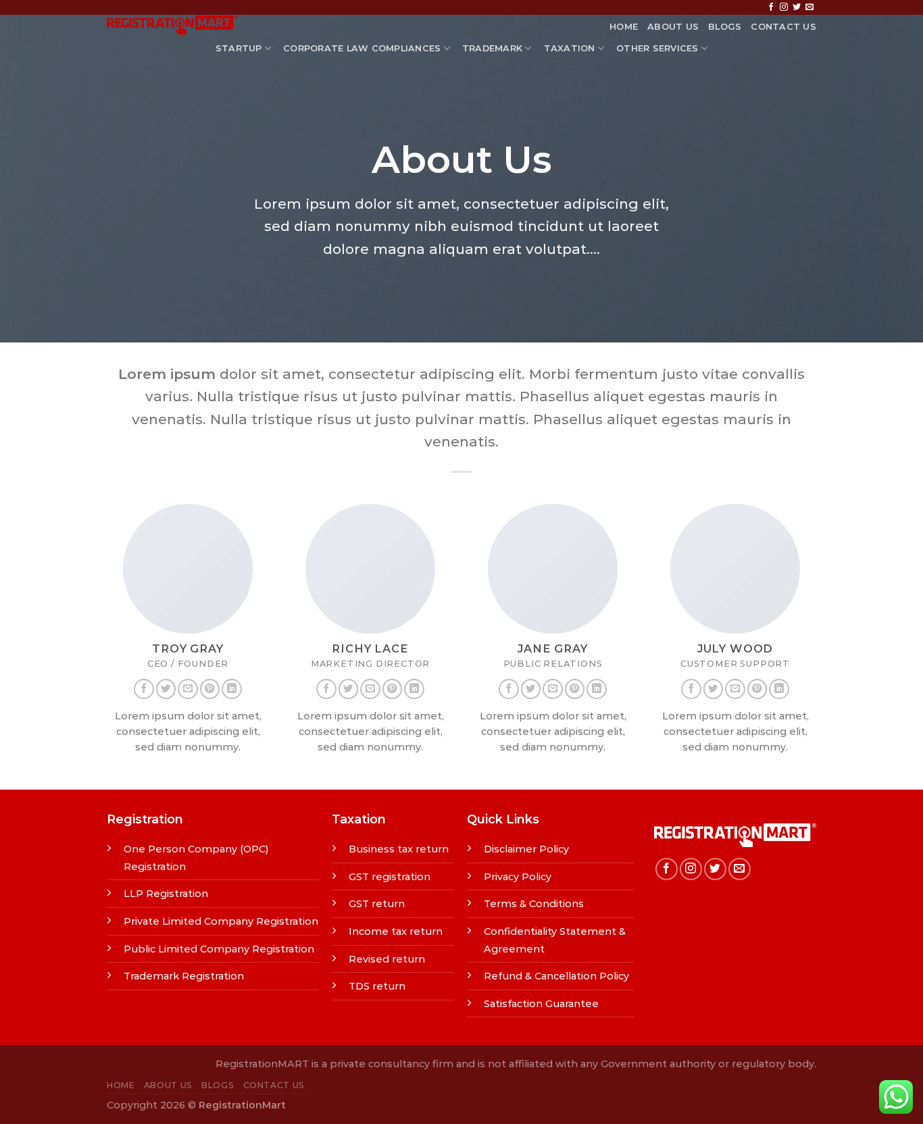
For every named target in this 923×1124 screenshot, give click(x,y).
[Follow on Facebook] (771, 7)
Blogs (724, 27)
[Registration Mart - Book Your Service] (172, 25)
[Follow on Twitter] (797, 7)
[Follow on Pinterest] (210, 689)
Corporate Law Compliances (362, 48)
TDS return (377, 986)
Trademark (492, 48)
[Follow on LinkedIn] (232, 689)
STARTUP (239, 48)
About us (673, 27)
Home (623, 27)
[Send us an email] (809, 7)
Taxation (569, 48)
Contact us (783, 27)
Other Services (657, 48)
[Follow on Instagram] (784, 7)
